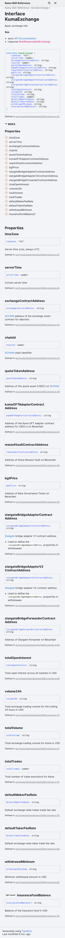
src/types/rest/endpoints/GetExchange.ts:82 (37, 882)
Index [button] (11, 124)
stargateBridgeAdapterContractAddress (33, 75)
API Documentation (25, 38)
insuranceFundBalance (23, 106)
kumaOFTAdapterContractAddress (28, 67)
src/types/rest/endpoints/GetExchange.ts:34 (37, 358)
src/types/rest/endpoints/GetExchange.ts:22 (37, 254)
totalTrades (17, 97)
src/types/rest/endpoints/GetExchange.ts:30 (37, 324)
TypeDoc (27, 931)
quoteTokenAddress (21, 65)
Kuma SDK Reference (17, 3)
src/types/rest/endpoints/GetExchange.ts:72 (37, 748)
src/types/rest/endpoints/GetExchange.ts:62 (37, 605)
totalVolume (17, 94)
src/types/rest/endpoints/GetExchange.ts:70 (37, 715)
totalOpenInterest (21, 89)
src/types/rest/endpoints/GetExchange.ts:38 (37, 391)
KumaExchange (40, 7)
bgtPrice (16, 72)
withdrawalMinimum (21, 104)
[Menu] (57, 3)
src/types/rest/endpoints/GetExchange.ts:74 (37, 782)
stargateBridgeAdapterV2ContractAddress (34, 80)
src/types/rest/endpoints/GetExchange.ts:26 (37, 288)
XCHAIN (9, 316)
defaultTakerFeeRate (22, 101)
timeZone (16, 55)
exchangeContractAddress (25, 60)
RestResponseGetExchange (34, 41)
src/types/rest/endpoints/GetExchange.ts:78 (37, 815)
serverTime (17, 58)
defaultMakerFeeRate (22, 99)
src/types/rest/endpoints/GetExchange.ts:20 (37, 116)
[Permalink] (21, 234)
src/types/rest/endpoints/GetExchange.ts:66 (37, 645)
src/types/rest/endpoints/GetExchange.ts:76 (37, 916)
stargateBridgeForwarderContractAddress (34, 84)
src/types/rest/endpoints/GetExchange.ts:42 (37, 432)
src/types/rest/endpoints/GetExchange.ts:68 (37, 678)
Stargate (10, 535)
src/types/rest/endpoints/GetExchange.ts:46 (37, 465)
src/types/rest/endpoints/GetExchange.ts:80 (37, 849)
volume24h (16, 92)
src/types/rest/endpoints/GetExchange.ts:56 (37, 554)
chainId (15, 63)
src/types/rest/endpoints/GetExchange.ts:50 (37, 502)
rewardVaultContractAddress (26, 70)
